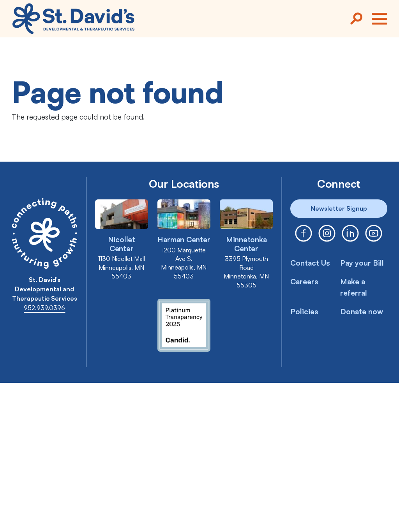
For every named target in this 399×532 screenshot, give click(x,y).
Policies (304, 311)
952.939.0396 (44, 308)
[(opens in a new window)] (303, 233)
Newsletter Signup (339, 208)
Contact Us (310, 263)
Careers (304, 281)
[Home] (73, 18)
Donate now (361, 311)
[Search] (356, 18)
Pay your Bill (362, 263)
